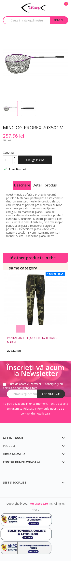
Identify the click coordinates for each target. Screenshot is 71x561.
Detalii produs (45, 185)
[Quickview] (50, 329)
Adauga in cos (35, 160)
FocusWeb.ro (39, 503)
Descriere (22, 185)
